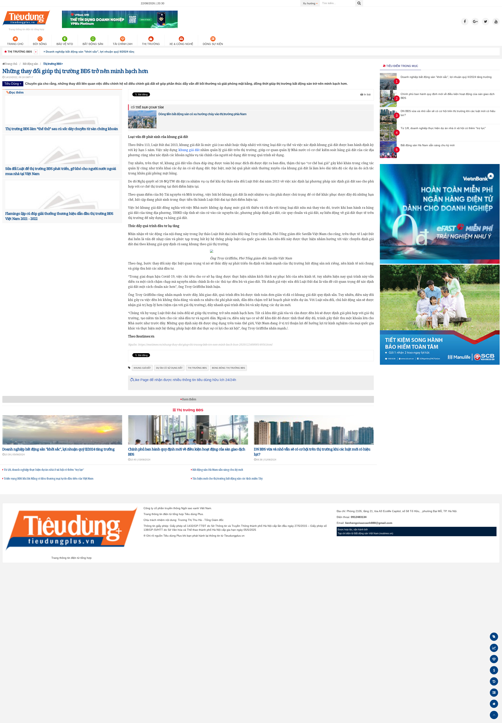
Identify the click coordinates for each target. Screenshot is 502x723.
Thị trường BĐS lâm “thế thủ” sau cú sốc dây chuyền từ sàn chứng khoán (61, 128)
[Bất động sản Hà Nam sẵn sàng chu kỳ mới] (388, 157)
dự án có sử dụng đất (169, 368)
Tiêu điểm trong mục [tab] (402, 65)
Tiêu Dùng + (12, 83)
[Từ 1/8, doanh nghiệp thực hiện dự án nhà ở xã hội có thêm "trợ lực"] (388, 140)
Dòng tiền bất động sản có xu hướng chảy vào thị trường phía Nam (202, 114)
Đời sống (40, 44)
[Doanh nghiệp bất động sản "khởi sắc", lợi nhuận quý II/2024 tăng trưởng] (388, 88)
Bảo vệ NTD (64, 44)
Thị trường (151, 44)
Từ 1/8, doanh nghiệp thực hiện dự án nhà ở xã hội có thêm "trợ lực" (43, 469)
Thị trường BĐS (189, 410)
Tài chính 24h (122, 44)
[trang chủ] (26, 26)
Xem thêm (189, 399)
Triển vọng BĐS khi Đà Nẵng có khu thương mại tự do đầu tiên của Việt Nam (48, 478)
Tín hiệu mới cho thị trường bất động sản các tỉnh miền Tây (227, 478)
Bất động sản (93, 44)
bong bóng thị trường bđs (228, 368)
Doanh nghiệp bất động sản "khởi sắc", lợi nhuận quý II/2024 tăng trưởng (58, 449)
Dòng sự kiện (213, 44)
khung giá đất (189, 150)
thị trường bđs (197, 368)
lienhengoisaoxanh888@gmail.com (368, 522)
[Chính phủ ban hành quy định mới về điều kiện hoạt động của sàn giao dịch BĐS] (388, 106)
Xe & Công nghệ (181, 44)
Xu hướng (311, 3)
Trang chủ (15, 44)
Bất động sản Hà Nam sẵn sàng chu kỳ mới (217, 469)
